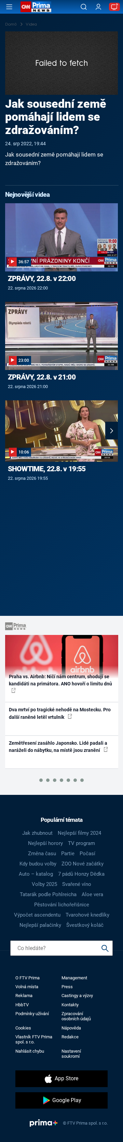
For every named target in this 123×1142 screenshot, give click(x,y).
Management (74, 977)
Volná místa (26, 986)
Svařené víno (76, 884)
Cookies (23, 1027)
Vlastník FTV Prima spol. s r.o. (33, 1039)
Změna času (42, 853)
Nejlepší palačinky (40, 925)
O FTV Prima (27, 977)
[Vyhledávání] (84, 7)
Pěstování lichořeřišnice (61, 905)
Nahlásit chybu (29, 1051)
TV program (81, 843)
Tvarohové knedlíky (87, 915)
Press (67, 986)
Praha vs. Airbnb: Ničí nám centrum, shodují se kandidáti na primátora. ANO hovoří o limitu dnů (60, 680)
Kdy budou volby (37, 864)
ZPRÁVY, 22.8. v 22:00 (42, 279)
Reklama (23, 995)
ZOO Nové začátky (83, 864)
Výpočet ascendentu (37, 915)
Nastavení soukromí (71, 1054)
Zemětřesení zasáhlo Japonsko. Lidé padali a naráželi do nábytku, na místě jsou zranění (58, 746)
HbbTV (22, 1004)
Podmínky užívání (32, 1013)
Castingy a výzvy (77, 995)
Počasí (87, 853)
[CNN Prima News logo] (35, 6)
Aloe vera (92, 894)
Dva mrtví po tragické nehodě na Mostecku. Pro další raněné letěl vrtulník (60, 713)
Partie (67, 853)
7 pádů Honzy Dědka (81, 874)
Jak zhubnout (37, 833)
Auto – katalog (36, 874)
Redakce (70, 1036)
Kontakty (70, 1004)
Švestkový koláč (85, 925)
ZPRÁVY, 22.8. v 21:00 (42, 377)
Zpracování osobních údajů (76, 1016)
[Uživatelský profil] (98, 7)
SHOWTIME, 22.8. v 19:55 (47, 469)
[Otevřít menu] (9, 6)
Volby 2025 (44, 884)
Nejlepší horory (45, 843)
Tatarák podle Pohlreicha (48, 894)
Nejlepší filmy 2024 (79, 833)
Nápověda (71, 1027)
